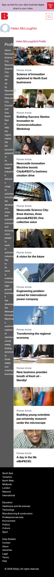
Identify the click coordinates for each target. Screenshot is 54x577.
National (6, 491)
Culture (6, 528)
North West (8, 480)
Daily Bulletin (9, 538)
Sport (5, 531)
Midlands (7, 484)
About (5, 546)
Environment (8, 520)
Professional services (12, 517)
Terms (5, 557)
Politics (6, 524)
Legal (5, 553)
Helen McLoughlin (23, 28)
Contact (6, 542)
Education (7, 502)
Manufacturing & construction (17, 513)
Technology (8, 509)
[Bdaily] (4, 15)
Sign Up (50, 5)
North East (7, 473)
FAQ (4, 560)
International (8, 495)
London (6, 487)
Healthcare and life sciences (16, 506)
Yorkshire (7, 476)
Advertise (7, 549)
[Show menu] (49, 16)
